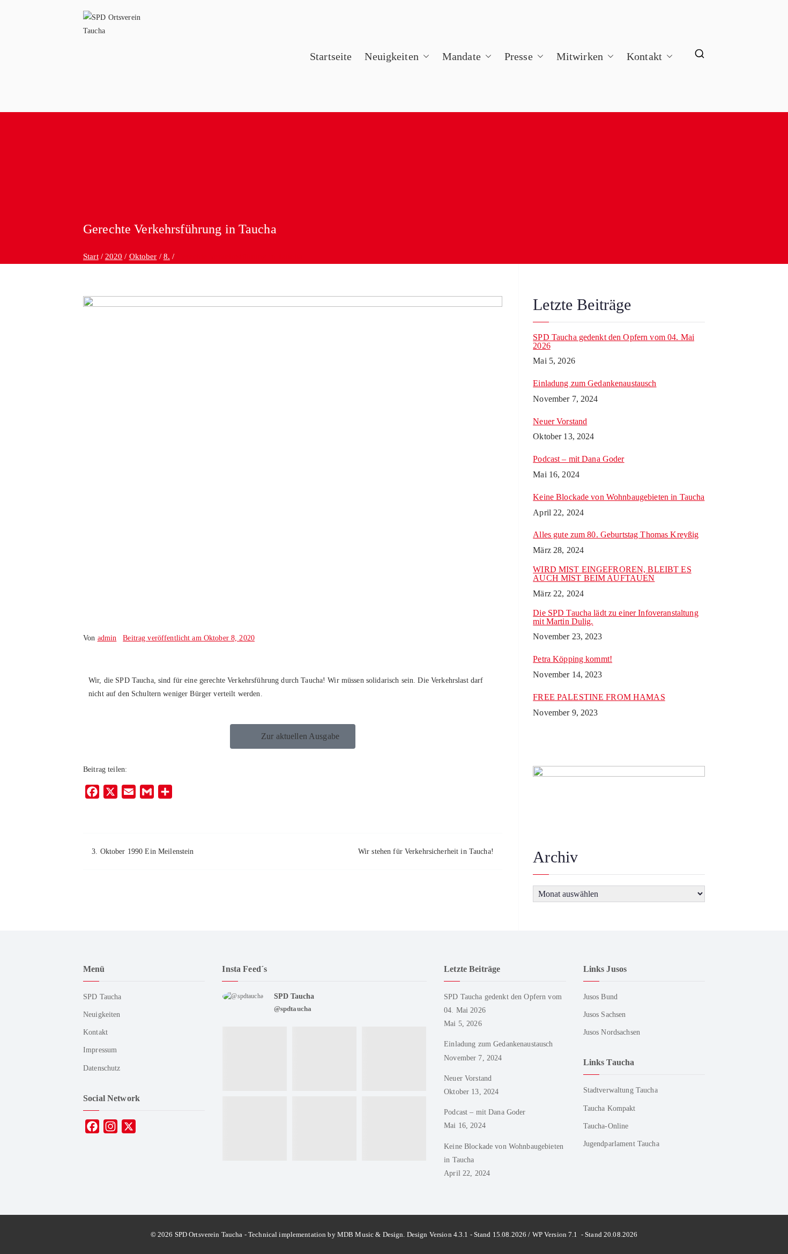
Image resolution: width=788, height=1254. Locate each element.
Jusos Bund (600, 997)
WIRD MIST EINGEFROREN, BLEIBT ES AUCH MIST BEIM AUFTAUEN (612, 573)
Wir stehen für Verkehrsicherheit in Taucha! (426, 851)
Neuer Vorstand (560, 421)
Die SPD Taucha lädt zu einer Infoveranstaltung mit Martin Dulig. (615, 617)
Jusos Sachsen (604, 1014)
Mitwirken (579, 56)
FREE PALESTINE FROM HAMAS (599, 697)
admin (107, 638)
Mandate (461, 56)
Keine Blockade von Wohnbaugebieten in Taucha (618, 497)
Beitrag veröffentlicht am (189, 638)
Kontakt (644, 56)
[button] (424, 56)
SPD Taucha (102, 997)
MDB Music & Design (370, 1234)
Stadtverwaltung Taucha (620, 1090)
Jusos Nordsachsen (611, 1032)
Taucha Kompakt (609, 1108)
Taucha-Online (606, 1126)
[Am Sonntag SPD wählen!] (254, 1125)
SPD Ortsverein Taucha (209, 1234)
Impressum (100, 1050)
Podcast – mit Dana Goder (578, 459)
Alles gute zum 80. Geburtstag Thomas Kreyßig (615, 534)
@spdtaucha (292, 1009)
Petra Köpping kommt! (572, 659)
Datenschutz (102, 1068)
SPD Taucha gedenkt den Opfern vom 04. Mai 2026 (613, 341)
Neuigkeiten (392, 56)
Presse (518, 56)
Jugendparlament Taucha (621, 1144)
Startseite (331, 56)
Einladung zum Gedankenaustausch (594, 383)
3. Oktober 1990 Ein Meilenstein (143, 851)
